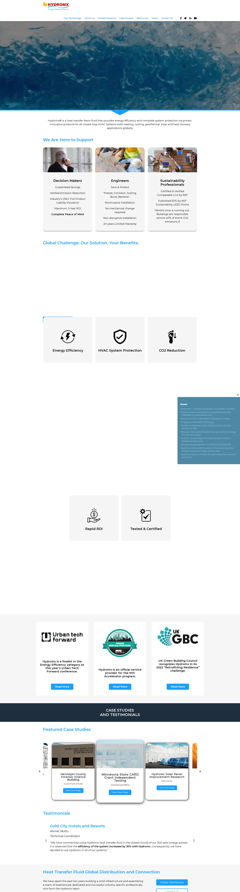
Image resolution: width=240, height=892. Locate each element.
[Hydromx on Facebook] (181, 18)
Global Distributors (172, 882)
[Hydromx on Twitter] (186, 18)
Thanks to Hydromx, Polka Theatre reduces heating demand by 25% (206, 427)
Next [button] (200, 771)
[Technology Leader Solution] (172, 189)
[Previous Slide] (46, 840)
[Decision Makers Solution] (67, 189)
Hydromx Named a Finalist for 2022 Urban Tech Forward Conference (209, 455)
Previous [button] (39, 771)
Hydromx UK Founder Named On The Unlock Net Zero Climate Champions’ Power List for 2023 (208, 449)
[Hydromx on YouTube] (196, 18)
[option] (120, 771)
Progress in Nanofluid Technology (198, 422)
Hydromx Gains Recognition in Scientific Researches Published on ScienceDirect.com (206, 413)
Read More (62, 686)
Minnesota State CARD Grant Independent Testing (205, 418)
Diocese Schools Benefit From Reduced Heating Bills (206, 444)
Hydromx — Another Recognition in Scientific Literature (208, 408)
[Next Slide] (194, 840)
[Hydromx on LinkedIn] (191, 18)
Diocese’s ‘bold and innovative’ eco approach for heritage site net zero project (209, 433)
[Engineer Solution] (120, 189)
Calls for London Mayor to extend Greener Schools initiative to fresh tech (206, 439)
